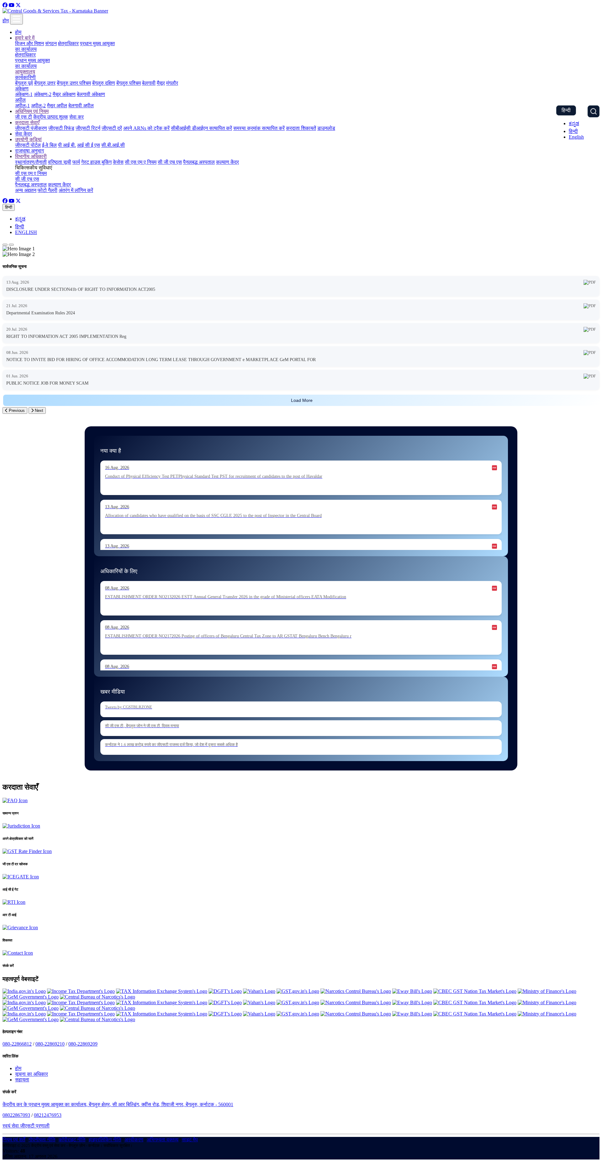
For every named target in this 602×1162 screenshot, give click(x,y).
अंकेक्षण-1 (24, 94)
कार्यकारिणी (25, 77)
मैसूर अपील (57, 105)
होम (6, 20)
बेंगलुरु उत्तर (44, 83)
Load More (302, 400)
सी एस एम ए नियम (140, 162)
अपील (20, 100)
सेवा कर (76, 117)
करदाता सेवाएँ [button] (27, 122)
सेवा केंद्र (23, 133)
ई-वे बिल (49, 145)
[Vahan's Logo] (259, 991)
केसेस (118, 162)
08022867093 (16, 1115)
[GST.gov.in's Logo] (298, 991)
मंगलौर (172, 83)
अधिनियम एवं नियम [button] (32, 111)
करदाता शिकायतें (301, 128)
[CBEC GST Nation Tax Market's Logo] (474, 991)
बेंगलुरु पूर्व (24, 83)
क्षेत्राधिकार (68, 43)
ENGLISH (26, 232)
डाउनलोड (326, 128)
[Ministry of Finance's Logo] (547, 991)
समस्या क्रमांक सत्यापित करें (259, 128)
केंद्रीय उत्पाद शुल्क (50, 117)
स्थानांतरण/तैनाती (31, 162)
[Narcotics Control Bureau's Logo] (355, 991)
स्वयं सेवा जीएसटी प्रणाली (26, 1125)
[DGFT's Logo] (225, 991)
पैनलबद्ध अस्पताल (199, 162)
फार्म (76, 162)
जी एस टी (23, 117)
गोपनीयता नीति (42, 1139)
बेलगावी (149, 83)
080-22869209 (83, 1044)
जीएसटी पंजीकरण (31, 128)
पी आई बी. (67, 145)
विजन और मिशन (29, 43)
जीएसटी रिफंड (61, 128)
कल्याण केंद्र (227, 162)
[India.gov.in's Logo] (24, 991)
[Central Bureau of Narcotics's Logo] (97, 996)
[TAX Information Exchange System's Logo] (161, 991)
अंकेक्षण (22, 88)
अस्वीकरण (133, 1139)
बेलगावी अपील (81, 105)
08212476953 (47, 1115)
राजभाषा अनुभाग (29, 150)
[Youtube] (11, 5)
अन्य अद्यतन (25, 190)
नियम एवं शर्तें (14, 1139)
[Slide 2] (11, 245)
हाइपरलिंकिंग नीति (105, 1139)
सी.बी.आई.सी (113, 145)
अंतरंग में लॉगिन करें (76, 190)
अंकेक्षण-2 (42, 94)
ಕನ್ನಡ (574, 123)
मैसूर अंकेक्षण (64, 94)
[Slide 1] (5, 245)
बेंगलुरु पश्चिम (128, 83)
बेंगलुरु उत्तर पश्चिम (74, 83)
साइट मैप (190, 1139)
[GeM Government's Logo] (31, 996)
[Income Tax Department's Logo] (81, 991)
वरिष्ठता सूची (59, 162)
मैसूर (161, 83)
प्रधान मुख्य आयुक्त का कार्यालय (32, 63)
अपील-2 (38, 105)
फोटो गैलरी (47, 190)
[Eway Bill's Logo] (412, 991)
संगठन (51, 43)
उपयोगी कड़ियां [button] (28, 139)
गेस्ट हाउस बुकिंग (96, 162)
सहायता (22, 1079)
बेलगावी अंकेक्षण (91, 94)
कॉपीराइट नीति (72, 1139)
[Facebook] (5, 5)
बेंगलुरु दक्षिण (103, 83)
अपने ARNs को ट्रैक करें (146, 128)
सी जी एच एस (170, 162)
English (576, 137)
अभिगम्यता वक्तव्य (162, 1139)
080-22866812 (17, 1044)
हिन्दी (566, 110)
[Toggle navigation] (16, 19)
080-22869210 (50, 1044)
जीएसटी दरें (112, 128)
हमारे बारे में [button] (24, 37)
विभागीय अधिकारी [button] (31, 156)
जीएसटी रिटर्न (88, 128)
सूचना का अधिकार (31, 1074)
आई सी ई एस (88, 145)
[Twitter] (18, 5)
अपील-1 (22, 105)
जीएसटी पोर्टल (28, 145)
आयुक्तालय (25, 71)
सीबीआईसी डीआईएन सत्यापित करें (201, 128)
